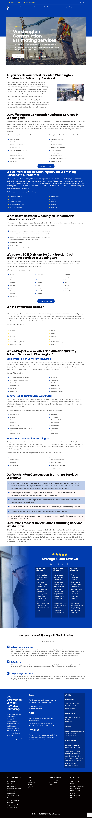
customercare (69, 731)
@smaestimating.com (79, 731)
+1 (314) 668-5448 (70, 736)
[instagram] (80, 2)
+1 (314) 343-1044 (35, 706)
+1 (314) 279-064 (35, 708)
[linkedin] (83, 2)
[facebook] (77, 2)
